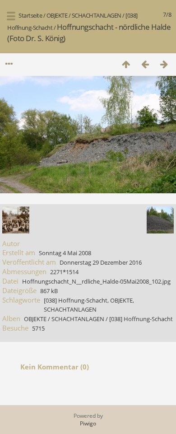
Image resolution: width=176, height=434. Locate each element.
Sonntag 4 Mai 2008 (65, 253)
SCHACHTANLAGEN (96, 15)
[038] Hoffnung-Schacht (75, 300)
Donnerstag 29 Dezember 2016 (101, 262)
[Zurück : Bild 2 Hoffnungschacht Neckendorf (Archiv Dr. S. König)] (144, 64)
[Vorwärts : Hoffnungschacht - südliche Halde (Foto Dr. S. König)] (163, 64)
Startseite (30, 15)
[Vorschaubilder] (125, 64)
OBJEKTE (57, 15)
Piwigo (88, 423)
